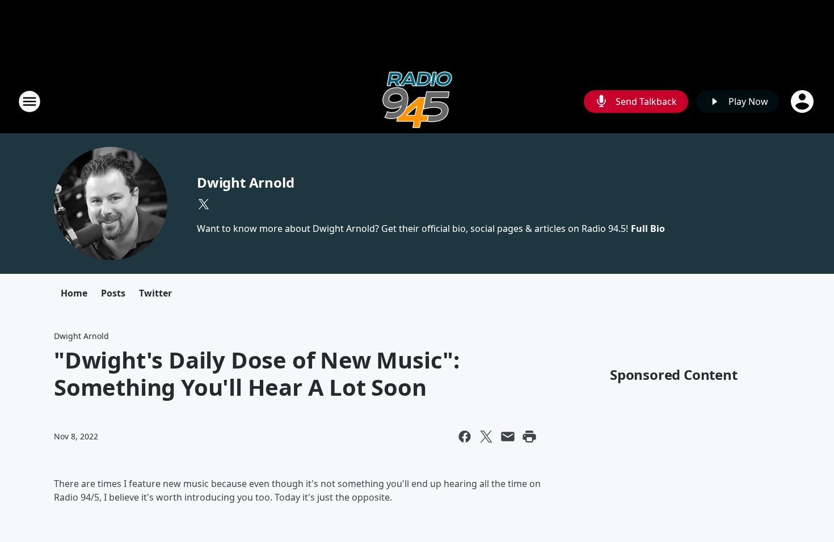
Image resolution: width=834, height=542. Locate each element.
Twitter (155, 293)
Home (74, 293)
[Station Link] (417, 101)
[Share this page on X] (486, 436)
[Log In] (803, 101)
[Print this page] (529, 436)
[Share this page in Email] (508, 436)
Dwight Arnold (245, 182)
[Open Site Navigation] (29, 101)
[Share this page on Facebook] (465, 436)
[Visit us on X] (203, 204)
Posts (113, 293)
